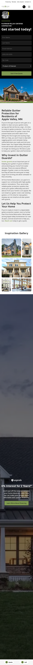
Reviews (14, 2)
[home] (5, 6)
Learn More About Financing (16, 503)
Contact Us (28, 2)
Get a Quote (20, 2)
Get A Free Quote (16, 73)
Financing (8, 2)
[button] (29, 7)
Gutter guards (7, 162)
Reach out (8, 221)
